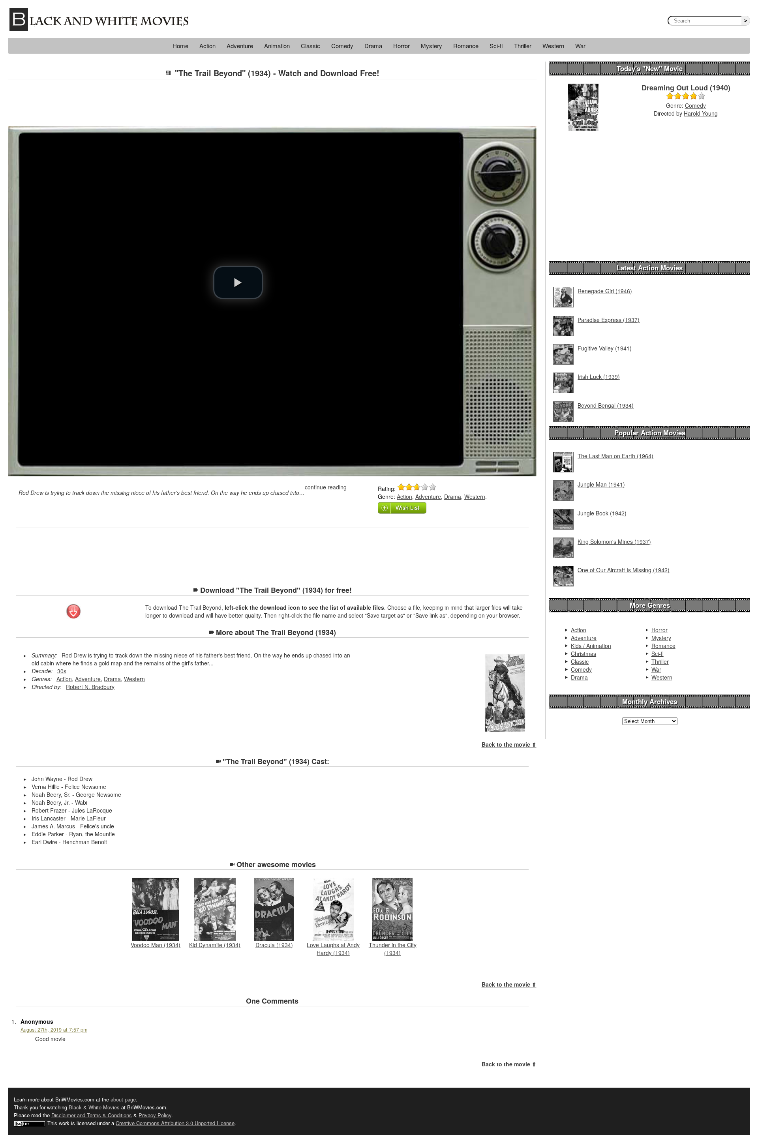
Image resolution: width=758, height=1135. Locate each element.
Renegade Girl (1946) (605, 291)
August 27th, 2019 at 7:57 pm (54, 1029)
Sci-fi (496, 45)
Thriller (522, 45)
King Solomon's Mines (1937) (614, 541)
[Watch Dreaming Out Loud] (583, 107)
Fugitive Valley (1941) (605, 348)
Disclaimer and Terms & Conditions (91, 1115)
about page (123, 1099)
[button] (238, 282)
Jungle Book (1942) (602, 513)
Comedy (342, 45)
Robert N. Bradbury (90, 687)
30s (61, 671)
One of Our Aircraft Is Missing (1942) (624, 570)
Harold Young (701, 113)
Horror (401, 45)
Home (180, 45)
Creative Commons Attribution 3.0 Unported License (175, 1123)
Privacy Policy (155, 1115)
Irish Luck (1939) (599, 376)
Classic (310, 45)
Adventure (240, 45)
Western (553, 45)
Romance (465, 45)
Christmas (583, 653)
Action (207, 45)
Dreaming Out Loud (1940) (686, 87)
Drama (373, 45)
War (580, 45)
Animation (277, 45)
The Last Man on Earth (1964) (615, 456)
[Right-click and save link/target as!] (74, 612)
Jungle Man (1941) (601, 484)
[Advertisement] (272, 103)
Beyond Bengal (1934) (606, 405)
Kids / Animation (591, 646)
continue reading (326, 487)
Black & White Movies (94, 1107)
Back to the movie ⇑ (509, 744)
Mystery (431, 45)
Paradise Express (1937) (609, 320)
